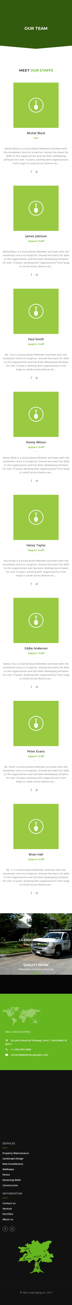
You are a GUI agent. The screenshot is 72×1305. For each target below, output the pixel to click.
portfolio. (36, 972)
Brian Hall (36, 854)
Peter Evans (36, 751)
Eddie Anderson (36, 648)
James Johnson (36, 236)
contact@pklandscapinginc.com (29, 1054)
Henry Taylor (36, 545)
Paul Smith (36, 339)
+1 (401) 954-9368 (21, 1049)
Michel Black (36, 133)
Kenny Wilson (36, 442)
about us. (42, 944)
